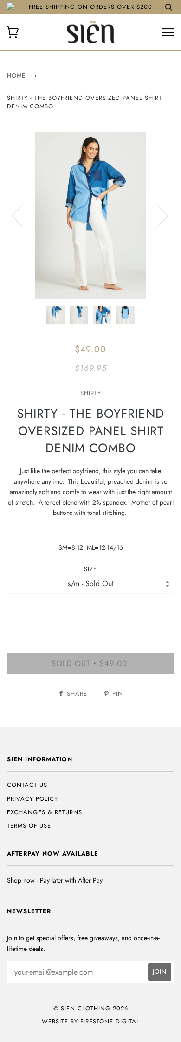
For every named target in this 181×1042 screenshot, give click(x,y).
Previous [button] (23, 215)
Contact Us (27, 784)
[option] (90, 215)
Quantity (90, 612)
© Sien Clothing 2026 (90, 1008)
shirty (90, 393)
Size (90, 569)
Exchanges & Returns (44, 812)
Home (16, 75)
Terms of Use (29, 825)
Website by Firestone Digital (91, 1021)
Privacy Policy (32, 798)
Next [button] (157, 215)
